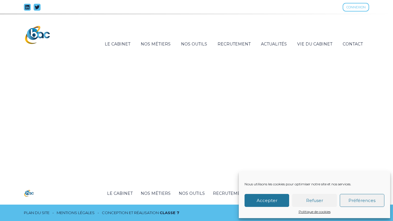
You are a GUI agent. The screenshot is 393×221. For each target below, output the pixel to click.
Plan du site (36, 213)
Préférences (361, 200)
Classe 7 (169, 212)
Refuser (314, 200)
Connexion (356, 7)
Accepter (267, 200)
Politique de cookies (315, 212)
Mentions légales (76, 213)
